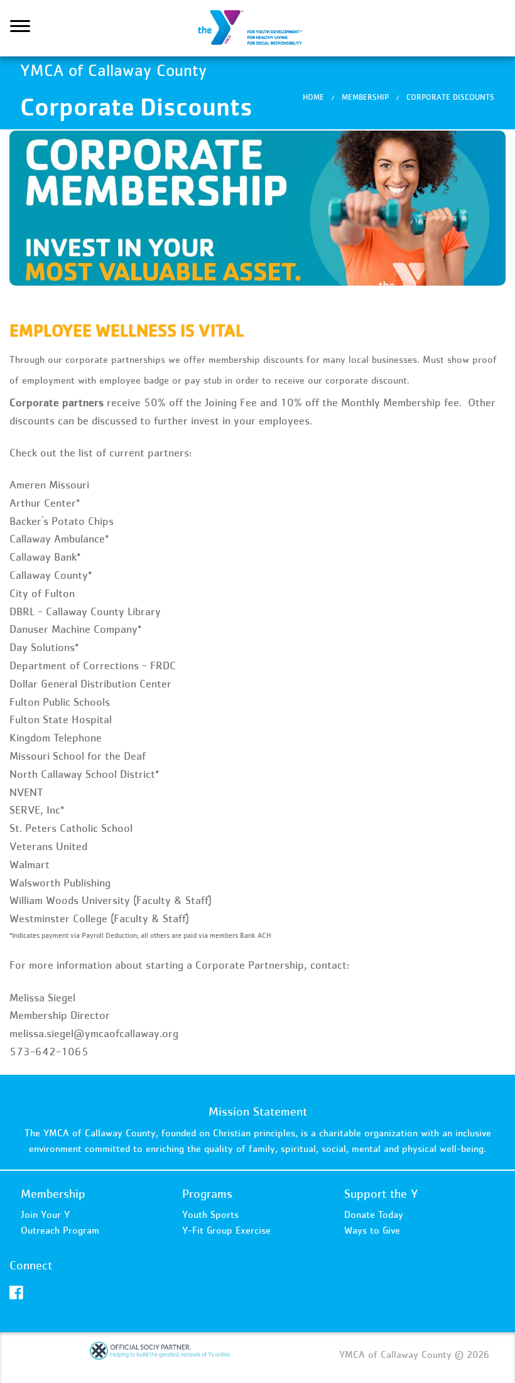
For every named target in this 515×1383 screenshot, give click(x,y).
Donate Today (373, 1214)
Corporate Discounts (450, 97)
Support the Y (381, 1193)
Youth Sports (210, 1214)
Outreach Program (60, 1229)
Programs (207, 1193)
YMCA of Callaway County (257, 28)
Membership (365, 97)
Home (313, 97)
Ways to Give (372, 1229)
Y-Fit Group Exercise (226, 1229)
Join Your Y (45, 1214)
